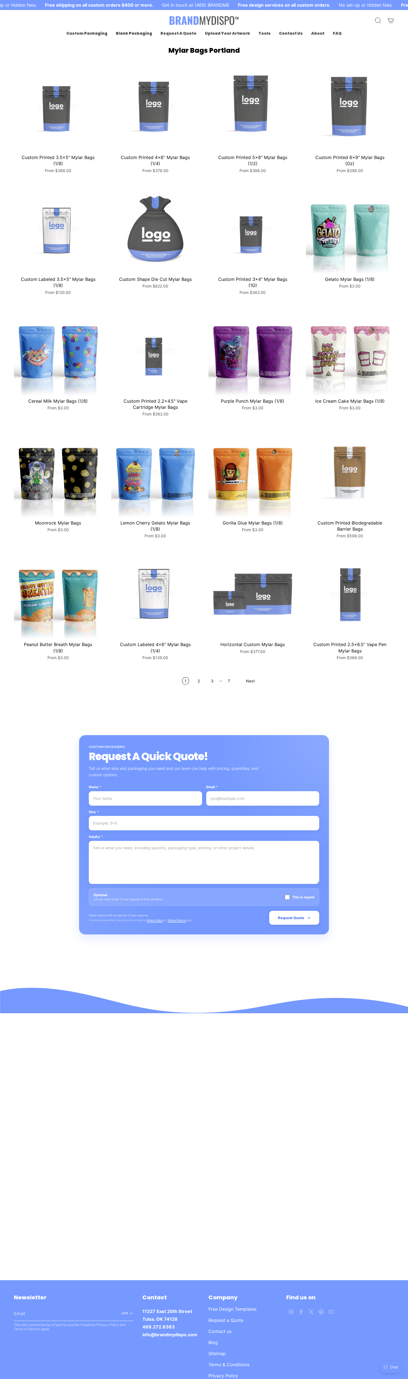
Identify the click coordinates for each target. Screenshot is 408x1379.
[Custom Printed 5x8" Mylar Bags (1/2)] (252, 107)
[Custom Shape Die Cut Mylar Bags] (155, 229)
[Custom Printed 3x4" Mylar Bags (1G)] (252, 229)
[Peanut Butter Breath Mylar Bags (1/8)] (58, 594)
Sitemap (217, 1353)
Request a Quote (225, 1320)
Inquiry (96, 837)
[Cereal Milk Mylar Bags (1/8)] (58, 351)
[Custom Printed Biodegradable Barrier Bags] (350, 472)
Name (95, 787)
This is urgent (303, 897)
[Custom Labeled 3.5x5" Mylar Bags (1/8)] (58, 229)
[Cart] (390, 20)
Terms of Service (177, 920)
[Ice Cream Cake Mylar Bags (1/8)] (350, 351)
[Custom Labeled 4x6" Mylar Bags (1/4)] (155, 594)
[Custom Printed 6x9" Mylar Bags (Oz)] (350, 107)
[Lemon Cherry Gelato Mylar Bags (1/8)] (155, 472)
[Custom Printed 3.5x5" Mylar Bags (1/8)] (58, 107)
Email (212, 787)
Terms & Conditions (229, 1364)
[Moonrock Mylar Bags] (58, 472)
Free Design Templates (232, 1309)
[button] (87, 33)
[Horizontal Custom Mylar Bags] (252, 594)
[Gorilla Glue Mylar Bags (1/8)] (252, 472)
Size (94, 812)
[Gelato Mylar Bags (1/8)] (350, 229)
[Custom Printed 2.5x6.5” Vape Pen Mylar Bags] (350, 594)
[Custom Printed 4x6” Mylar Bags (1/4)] (155, 107)
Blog (213, 1342)
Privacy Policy (155, 920)
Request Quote (291, 918)
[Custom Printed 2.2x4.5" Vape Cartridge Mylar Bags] (155, 351)
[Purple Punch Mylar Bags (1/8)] (252, 351)
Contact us (219, 1331)
